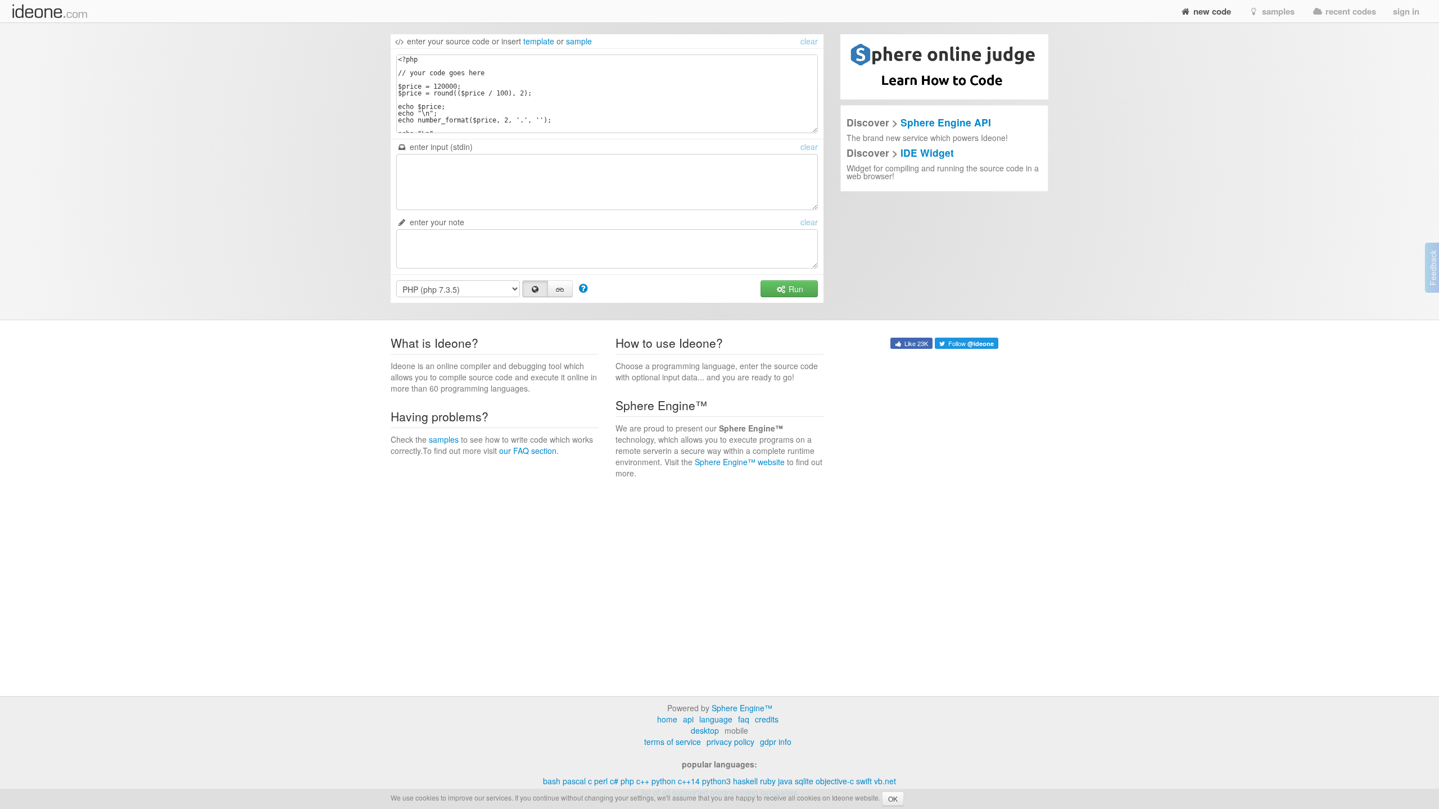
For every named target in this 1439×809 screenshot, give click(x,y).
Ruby (768, 781)
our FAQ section (527, 450)
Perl (601, 781)
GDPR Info (775, 741)
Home (667, 719)
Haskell (745, 781)
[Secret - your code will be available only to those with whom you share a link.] (560, 288)
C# (614, 781)
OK (893, 798)
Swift (864, 781)
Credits (767, 719)
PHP (627, 781)
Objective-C (835, 781)
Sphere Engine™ (742, 707)
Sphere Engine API (945, 122)
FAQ (743, 719)
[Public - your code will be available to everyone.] (535, 288)
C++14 (689, 781)
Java (785, 781)
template (538, 41)
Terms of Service (672, 741)
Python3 (716, 781)
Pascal (574, 781)
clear (809, 41)
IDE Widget (927, 153)
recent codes (1349, 11)
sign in (1406, 11)
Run (794, 288)
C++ (642, 781)
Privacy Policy (730, 741)
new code (1211, 11)
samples (1277, 11)
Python (663, 781)
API (688, 719)
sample (579, 41)
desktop (705, 730)
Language (715, 719)
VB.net (885, 781)
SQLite (804, 781)
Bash (551, 781)
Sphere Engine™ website (740, 461)
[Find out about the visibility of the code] (583, 287)
